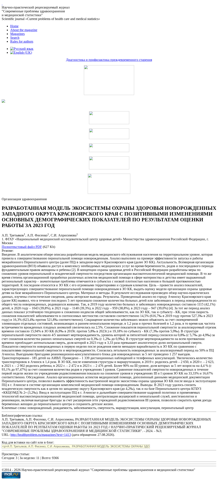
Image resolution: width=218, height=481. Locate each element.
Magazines (17, 34)
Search (14, 37)
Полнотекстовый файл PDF (22, 247)
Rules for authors (21, 41)
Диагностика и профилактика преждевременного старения (109, 60)
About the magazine (23, 30)
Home (14, 26)
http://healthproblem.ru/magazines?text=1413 (40, 434)
